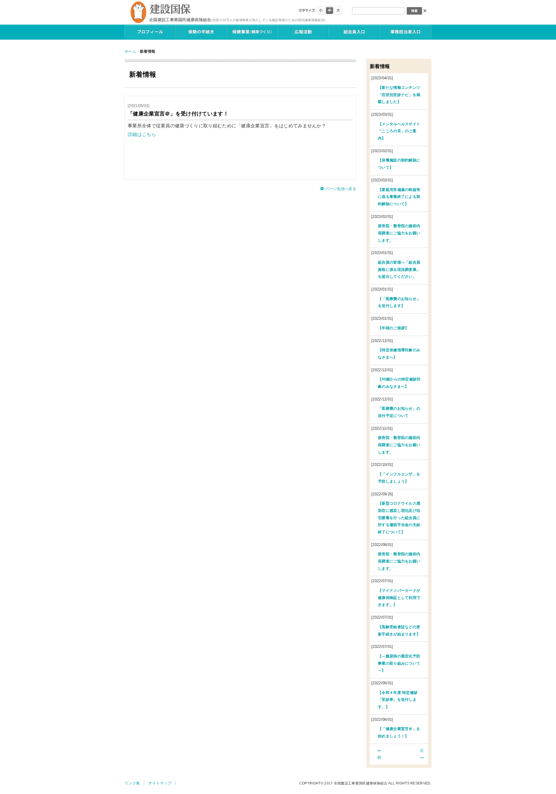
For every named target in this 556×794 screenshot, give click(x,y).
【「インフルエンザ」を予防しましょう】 (399, 478)
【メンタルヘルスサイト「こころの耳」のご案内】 (399, 131)
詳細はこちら (142, 134)
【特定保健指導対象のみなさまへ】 (399, 353)
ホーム (130, 51)
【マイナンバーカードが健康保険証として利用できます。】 (399, 597)
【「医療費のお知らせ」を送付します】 (399, 302)
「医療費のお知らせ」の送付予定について (399, 412)
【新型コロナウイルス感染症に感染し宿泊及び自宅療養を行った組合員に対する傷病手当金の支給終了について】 (399, 517)
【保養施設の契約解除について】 (399, 164)
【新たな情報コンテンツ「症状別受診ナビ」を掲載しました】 (399, 94)
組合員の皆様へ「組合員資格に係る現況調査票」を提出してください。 (399, 269)
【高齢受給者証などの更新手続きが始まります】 (399, 630)
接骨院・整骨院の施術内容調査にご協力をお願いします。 (399, 233)
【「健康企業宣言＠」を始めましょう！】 (399, 732)
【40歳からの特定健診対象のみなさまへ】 (399, 383)
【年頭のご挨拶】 (393, 328)
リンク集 (132, 783)
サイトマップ (159, 783)
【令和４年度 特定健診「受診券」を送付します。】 (398, 699)
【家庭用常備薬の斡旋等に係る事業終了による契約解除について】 (399, 197)
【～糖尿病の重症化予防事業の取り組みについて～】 (399, 663)
